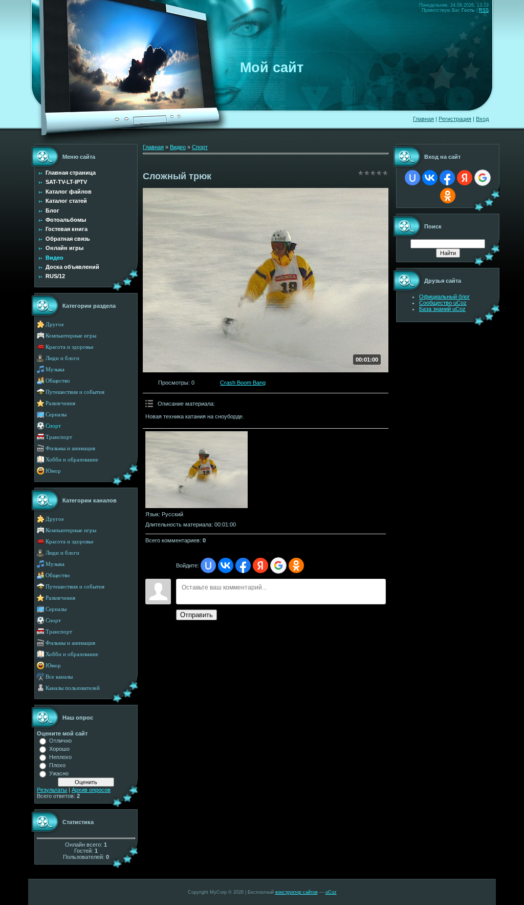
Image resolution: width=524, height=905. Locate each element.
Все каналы (59, 677)
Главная (423, 119)
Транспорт (59, 437)
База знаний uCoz (442, 309)
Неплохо (60, 757)
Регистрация (455, 119)
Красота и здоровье (70, 347)
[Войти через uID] (208, 565)
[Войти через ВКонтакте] (225, 565)
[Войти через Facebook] (243, 565)
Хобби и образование (72, 459)
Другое (55, 324)
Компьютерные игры (71, 336)
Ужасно (59, 773)
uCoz (331, 892)
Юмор (53, 471)
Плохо (57, 765)
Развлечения (60, 403)
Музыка (55, 369)
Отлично (60, 741)
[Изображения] (196, 469)
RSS (484, 10)
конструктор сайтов (296, 892)
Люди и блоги (62, 358)
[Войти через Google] (278, 565)
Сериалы (56, 414)
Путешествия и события (75, 392)
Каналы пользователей (73, 688)
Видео (178, 147)
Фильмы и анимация (70, 448)
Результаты (52, 790)
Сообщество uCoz (443, 303)
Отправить (196, 615)
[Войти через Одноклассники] (296, 565)
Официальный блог (444, 296)
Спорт (53, 426)
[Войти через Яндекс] (260, 565)
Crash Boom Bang (243, 383)
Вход (482, 119)
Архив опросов (91, 790)
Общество (58, 381)
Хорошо (59, 749)
